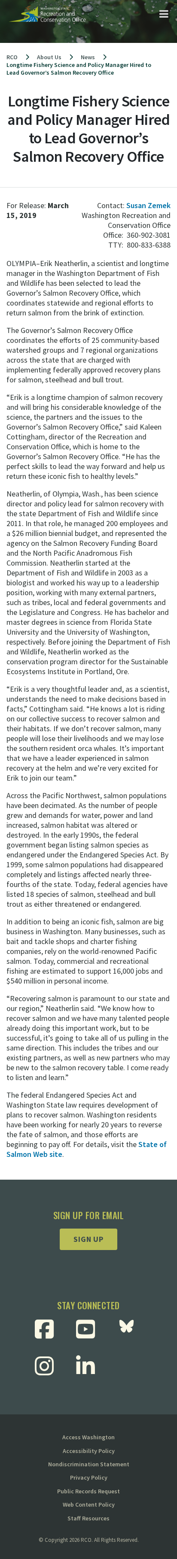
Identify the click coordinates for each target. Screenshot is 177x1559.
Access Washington (88, 1437)
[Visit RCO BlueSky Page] (130, 1329)
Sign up (88, 1239)
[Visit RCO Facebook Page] (47, 1329)
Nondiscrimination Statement (88, 1464)
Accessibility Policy (89, 1451)
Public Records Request (88, 1491)
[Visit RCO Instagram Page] (47, 1366)
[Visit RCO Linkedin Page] (88, 1366)
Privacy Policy (88, 1477)
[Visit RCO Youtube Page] (88, 1329)
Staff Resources (88, 1518)
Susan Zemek (148, 205)
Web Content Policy (89, 1504)
